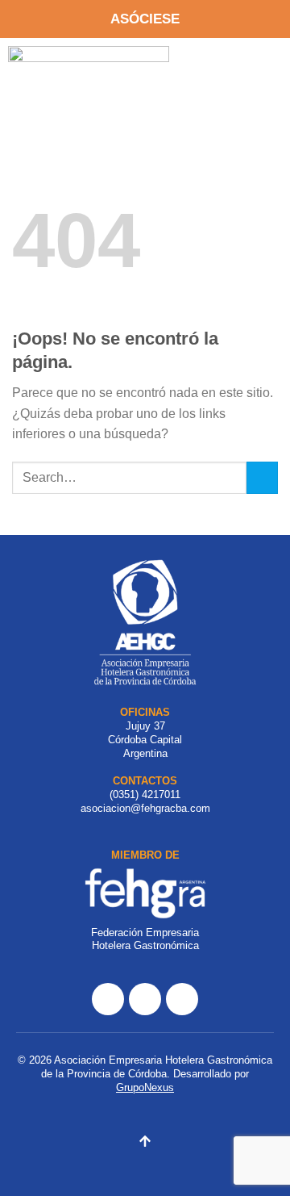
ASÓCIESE (145, 19)
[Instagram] (145, 999)
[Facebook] (108, 999)
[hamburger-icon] (251, 67)
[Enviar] (262, 477)
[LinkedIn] (182, 999)
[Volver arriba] (145, 1143)
